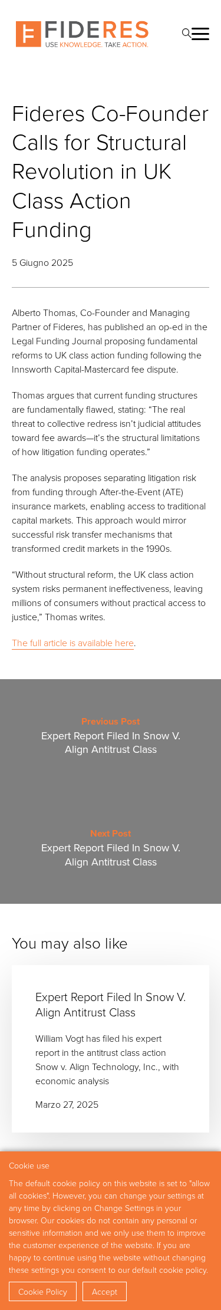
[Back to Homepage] (82, 34)
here (124, 642)
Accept (104, 1291)
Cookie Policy (42, 1291)
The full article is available (63, 642)
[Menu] (200, 34)
